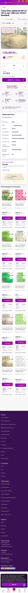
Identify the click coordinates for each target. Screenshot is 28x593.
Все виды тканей (5, 434)
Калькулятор (4, 507)
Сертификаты (4, 504)
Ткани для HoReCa (5, 431)
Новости (3, 532)
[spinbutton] (14, 65)
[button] (12, 86)
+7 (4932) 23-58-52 (5, 544)
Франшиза (3, 525)
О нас (2, 466)
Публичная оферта (5, 501)
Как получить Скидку (6, 490)
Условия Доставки (5, 484)
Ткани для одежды (5, 421)
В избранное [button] (24, 19)
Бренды (3, 529)
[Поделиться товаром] (25, 23)
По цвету (3, 441)
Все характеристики (7, 117)
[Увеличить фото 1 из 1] (14, 38)
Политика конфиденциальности (8, 497)
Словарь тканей (5, 511)
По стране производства (7, 448)
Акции (2, 455)
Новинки (3, 451)
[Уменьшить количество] (4, 66)
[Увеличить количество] (23, 66)
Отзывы (3, 473)
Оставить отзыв (5, 170)
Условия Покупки (5, 494)
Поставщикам (4, 536)
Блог (2, 469)
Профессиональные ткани (7, 427)
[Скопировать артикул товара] (13, 23)
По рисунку (4, 444)
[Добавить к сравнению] (11, 195)
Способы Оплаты (5, 487)
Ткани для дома (4, 417)
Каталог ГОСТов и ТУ (6, 514)
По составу (3, 438)
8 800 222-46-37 (5, 542)
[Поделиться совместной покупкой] (25, 87)
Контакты (3, 476)
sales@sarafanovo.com (6, 546)
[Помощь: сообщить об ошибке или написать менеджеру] (24, 585)
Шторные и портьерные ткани (8, 424)
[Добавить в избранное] (11, 191)
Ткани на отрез (4, 458)
